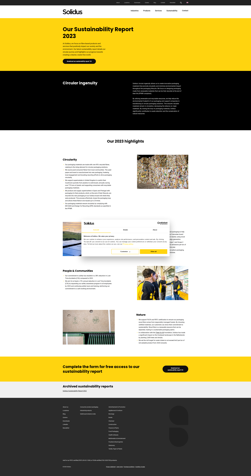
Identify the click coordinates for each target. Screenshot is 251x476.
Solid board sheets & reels (88, 414)
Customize (124, 251)
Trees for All (160, 333)
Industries (135, 11)
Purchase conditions (129, 466)
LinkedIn (163, 2)
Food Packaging (113, 431)
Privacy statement (111, 466)
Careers (147, 2)
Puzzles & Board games (116, 442)
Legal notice (119, 466)
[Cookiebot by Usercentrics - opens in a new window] (158, 223)
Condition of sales (140, 466)
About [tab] (155, 230)
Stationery (112, 445)
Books (110, 417)
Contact (185, 10)
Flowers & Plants (114, 428)
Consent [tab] (96, 230)
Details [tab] (125, 230)
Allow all (153, 251)
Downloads (137, 2)
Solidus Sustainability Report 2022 (75, 391)
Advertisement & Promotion (117, 407)
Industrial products (86, 410)
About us (65, 407)
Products (146, 11)
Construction (112, 424)
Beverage (111, 414)
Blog (155, 2)
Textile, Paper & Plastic (115, 449)
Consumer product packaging (89, 407)
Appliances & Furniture (115, 410)
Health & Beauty (113, 435)
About (118, 2)
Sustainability (171, 11)
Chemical (111, 421)
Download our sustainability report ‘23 (79, 61)
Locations (127, 2)
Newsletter (172, 2)
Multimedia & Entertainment (117, 438)
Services (158, 11)
